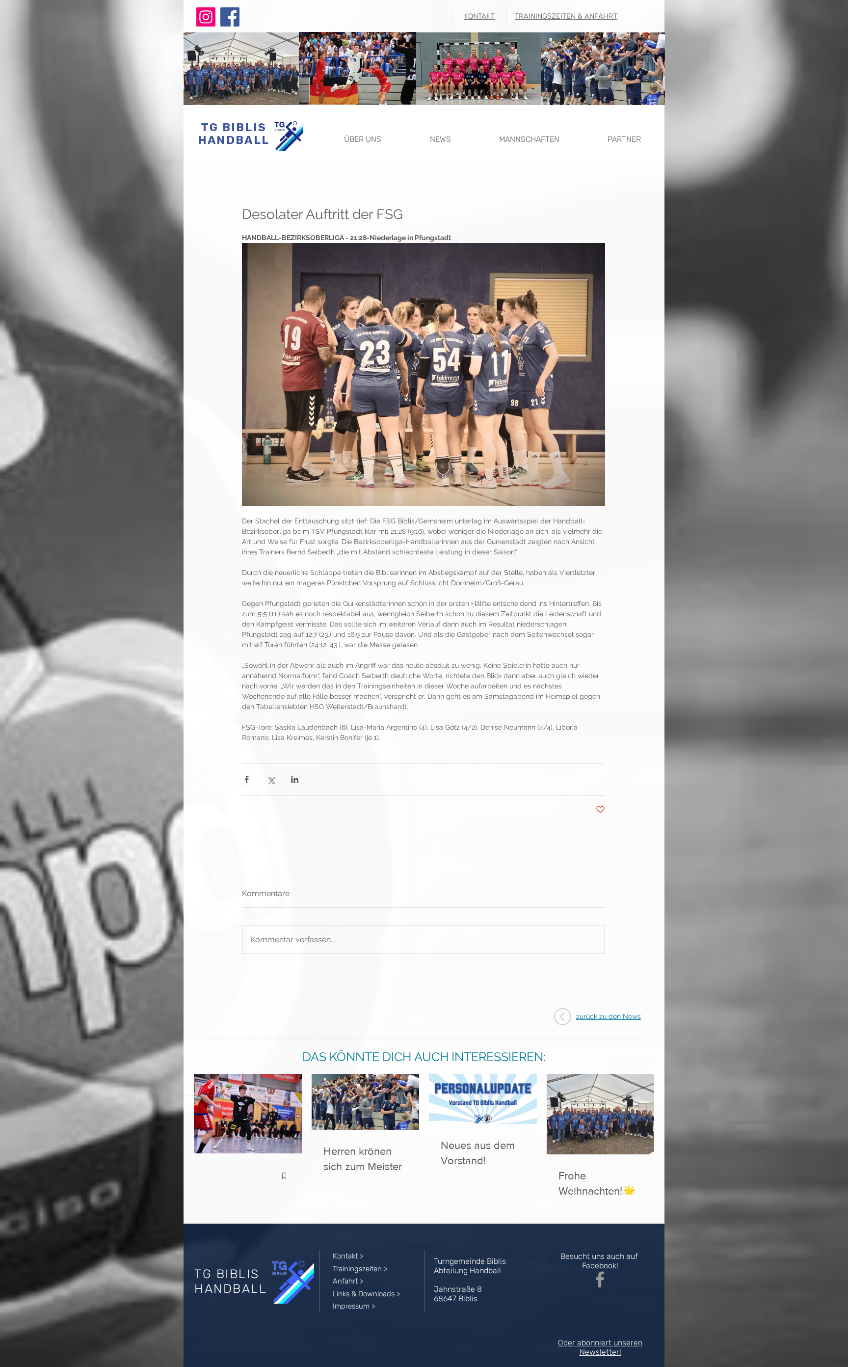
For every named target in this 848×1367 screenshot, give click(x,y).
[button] (362, 134)
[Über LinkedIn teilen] (294, 779)
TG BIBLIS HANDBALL (233, 133)
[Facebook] (229, 17)
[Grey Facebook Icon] (599, 1279)
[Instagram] (205, 17)
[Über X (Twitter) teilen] (270, 779)
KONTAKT (479, 16)
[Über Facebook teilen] (246, 779)
